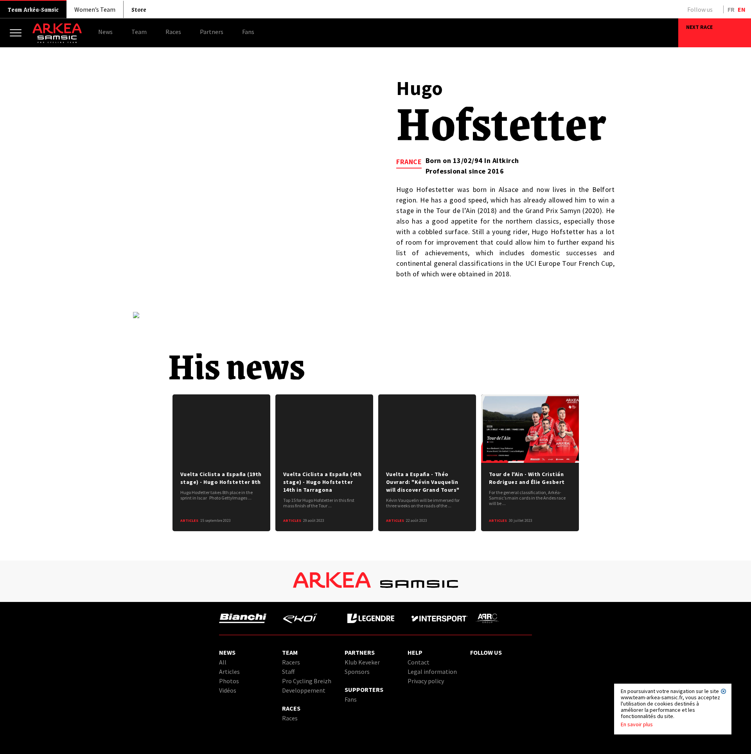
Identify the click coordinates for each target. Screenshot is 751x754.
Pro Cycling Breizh (306, 681)
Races (290, 718)
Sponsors (357, 671)
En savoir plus (637, 724)
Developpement (303, 690)
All (222, 662)
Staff (288, 671)
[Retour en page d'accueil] (57, 41)
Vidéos (227, 690)
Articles (229, 671)
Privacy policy (426, 681)
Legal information (432, 671)
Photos (229, 681)
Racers (291, 662)
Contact (418, 662)
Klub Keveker (362, 662)
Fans (351, 699)
